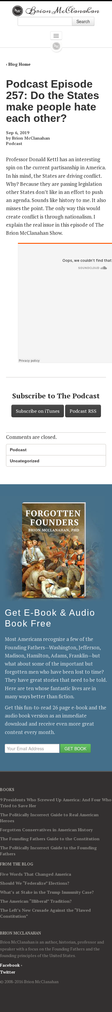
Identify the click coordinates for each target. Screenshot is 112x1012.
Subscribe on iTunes (37, 411)
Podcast (14, 143)
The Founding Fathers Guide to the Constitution (49, 838)
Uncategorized (24, 460)
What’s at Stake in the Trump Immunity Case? (47, 892)
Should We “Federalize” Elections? (34, 883)
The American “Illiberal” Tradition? (36, 901)
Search (83, 21)
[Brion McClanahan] (56, 10)
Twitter (7, 972)
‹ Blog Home (18, 64)
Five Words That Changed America (35, 874)
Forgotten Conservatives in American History (46, 829)
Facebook (10, 965)
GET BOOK (75, 748)
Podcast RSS (83, 411)
